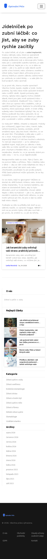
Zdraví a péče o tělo (14, 403)
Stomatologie (11, 417)
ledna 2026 (10, 465)
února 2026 (10, 460)
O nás (5, 533)
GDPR (5, 541)
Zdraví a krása (11, 394)
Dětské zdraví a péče (14, 412)
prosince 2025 (12, 469)
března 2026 (11, 456)
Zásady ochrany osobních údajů (37, 534)
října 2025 (10, 479)
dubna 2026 (11, 451)
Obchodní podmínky (21, 534)
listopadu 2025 (12, 474)
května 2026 (11, 446)
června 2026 (11, 442)
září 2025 (10, 483)
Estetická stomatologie (15, 389)
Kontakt (34, 541)
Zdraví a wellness (13, 384)
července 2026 (12, 437)
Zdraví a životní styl (14, 398)
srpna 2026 (10, 433)
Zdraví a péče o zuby (15, 222)
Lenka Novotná (11, 265)
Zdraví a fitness (12, 407)
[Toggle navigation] (41, 6)
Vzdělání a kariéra (13, 421)
